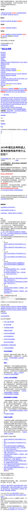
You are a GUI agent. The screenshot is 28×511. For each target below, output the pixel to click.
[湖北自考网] (6, 49)
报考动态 (3, 67)
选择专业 (10, 14)
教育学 (12, 80)
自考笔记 (3, 82)
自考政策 (3, 68)
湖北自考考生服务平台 (16, 487)
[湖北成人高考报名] (6, 109)
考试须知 (8, 27)
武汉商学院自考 (5, 101)
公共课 (2, 78)
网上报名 (3, 85)
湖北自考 (3, 485)
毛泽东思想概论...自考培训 (16, 357)
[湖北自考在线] (5, 107)
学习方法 (13, 83)
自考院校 (8, 70)
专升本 (13, 91)
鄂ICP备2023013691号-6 (16, 507)
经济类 (6, 78)
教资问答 (8, 75)
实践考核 (16, 90)
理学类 (23, 78)
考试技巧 (14, 27)
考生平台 (15, 14)
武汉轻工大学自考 (14, 99)
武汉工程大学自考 (7, 102)
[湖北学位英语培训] (16, 107)
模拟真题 (14, 21)
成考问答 (8, 73)
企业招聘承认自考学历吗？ (8, 207)
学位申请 (8, 91)
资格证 (2, 59)
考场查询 (3, 27)
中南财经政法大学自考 (7, 97)
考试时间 (10, 88)
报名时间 (14, 13)
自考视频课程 (4, 345)
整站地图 (7, 490)
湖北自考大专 (6, 488)
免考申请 (8, 21)
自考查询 (3, 57)
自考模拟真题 (12, 345)
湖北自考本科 (15, 488)
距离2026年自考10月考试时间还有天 (11, 62)
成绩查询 (3, 34)
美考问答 (13, 75)
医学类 (16, 80)
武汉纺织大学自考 (15, 101)
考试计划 (8, 68)
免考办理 (5, 90)
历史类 (19, 78)
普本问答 (13, 73)
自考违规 (8, 308)
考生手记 (3, 83)
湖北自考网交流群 (10, 495)
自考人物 (8, 83)
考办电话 (3, 54)
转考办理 (11, 90)
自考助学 (4, 14)
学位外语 (13, 310)
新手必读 (8, 13)
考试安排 (3, 21)
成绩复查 (3, 308)
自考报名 (3, 55)
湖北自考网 (10, 110)
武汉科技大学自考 (9, 106)
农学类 (4, 80)
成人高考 (4, 36)
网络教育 (10, 36)
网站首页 (3, 65)
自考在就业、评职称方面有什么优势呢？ (12, 213)
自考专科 (15, 36)
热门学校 (6, 94)
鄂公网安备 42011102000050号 (16, 509)
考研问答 (24, 73)
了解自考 (3, 13)
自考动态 (21, 488)
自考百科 (3, 73)
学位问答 (18, 73)
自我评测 (19, 13)
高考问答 (3, 75)
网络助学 (19, 21)
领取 (17, 160)
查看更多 (6, 470)
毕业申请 (14, 34)
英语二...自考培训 (19, 372)
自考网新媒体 (4, 45)
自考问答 (3, 72)
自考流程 (3, 306)
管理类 (8, 80)
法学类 (10, 78)
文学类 (14, 78)
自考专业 (3, 70)
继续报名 (8, 34)
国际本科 (23, 91)
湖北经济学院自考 (16, 104)
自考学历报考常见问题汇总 (8, 210)
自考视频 (3, 60)
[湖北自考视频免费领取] (19, 109)
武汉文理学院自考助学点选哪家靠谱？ (14, 446)
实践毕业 (13, 68)
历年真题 (3, 77)
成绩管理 (19, 34)
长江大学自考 (23, 99)
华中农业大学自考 (19, 97)
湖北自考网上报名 (18, 485)
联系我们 (13, 490)
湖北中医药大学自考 (18, 102)
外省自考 (18, 83)
